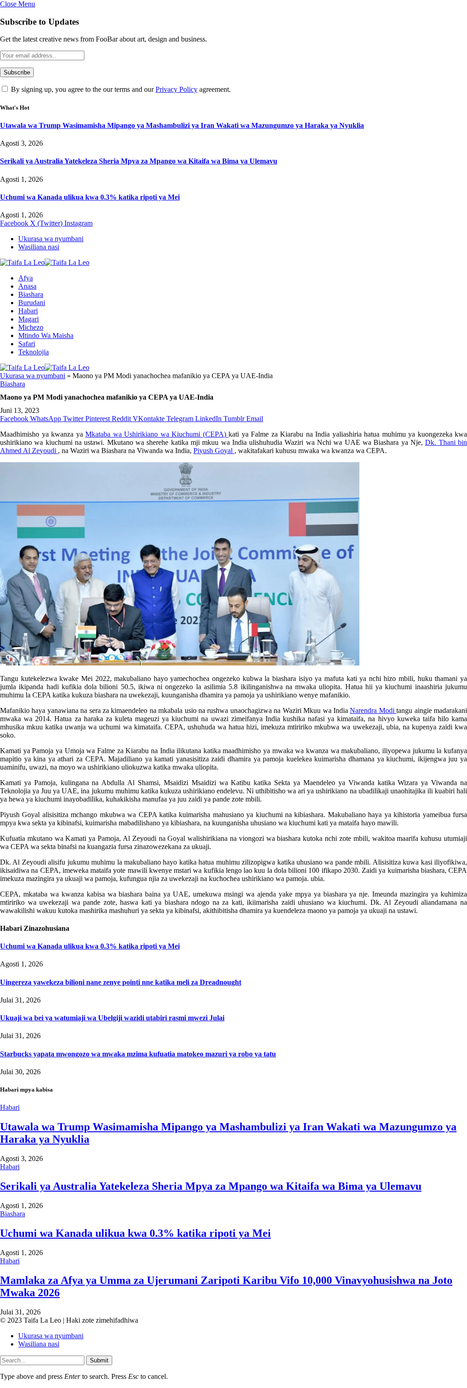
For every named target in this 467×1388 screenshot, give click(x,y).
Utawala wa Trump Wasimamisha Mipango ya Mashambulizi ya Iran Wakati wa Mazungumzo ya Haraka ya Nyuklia (182, 125)
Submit (99, 1360)
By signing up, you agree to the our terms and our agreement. (120, 89)
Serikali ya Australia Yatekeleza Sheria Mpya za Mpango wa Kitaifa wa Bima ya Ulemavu (138, 161)
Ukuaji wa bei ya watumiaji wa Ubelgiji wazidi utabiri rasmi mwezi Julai (112, 1018)
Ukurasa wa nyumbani (50, 239)
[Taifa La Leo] (44, 262)
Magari (28, 319)
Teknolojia (33, 352)
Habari (28, 311)
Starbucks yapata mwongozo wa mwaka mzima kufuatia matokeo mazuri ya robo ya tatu (138, 1054)
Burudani (31, 302)
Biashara (30, 294)
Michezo (30, 327)
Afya (25, 278)
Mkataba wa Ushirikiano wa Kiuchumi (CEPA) (156, 434)
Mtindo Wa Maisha (45, 335)
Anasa (27, 286)
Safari (26, 344)
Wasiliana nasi (38, 247)
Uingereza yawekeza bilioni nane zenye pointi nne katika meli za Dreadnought (120, 982)
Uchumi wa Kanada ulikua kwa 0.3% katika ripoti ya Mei (90, 197)
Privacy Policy (176, 89)
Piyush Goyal (213, 450)
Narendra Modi (373, 710)
